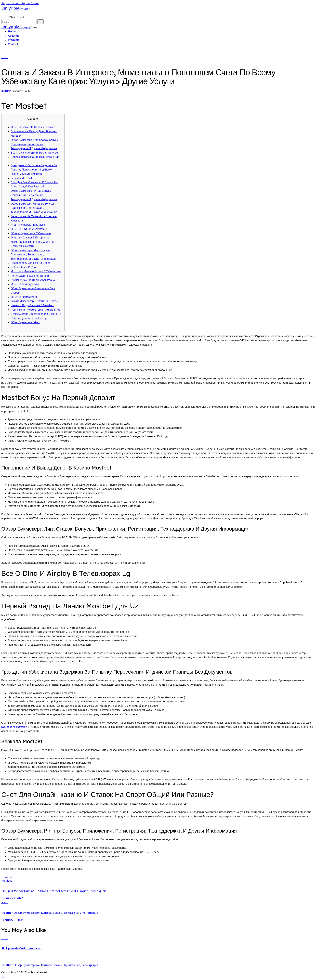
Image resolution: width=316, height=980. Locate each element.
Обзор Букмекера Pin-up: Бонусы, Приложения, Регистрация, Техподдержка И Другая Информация (34, 195)
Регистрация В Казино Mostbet (30, 275)
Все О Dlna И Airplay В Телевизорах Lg (34, 152)
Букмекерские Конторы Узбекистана (33, 280)
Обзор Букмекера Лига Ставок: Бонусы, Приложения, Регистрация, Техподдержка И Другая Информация (35, 144)
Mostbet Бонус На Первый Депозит (33, 127)
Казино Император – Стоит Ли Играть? (34, 301)
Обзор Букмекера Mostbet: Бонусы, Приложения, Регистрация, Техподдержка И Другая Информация (34, 208)
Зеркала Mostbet (21, 178)
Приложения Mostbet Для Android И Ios (35, 309)
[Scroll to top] (3, 976)
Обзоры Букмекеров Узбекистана (31, 233)
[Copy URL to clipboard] (23, 876)
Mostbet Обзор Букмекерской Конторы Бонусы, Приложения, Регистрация (49, 965)
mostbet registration (14, 726)
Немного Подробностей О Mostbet (32, 305)
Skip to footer (30, 3)
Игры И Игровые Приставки (28, 224)
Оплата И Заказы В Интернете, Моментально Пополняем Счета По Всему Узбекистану (32, 242)
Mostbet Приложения (24, 297)
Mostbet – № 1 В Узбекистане (29, 229)
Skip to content (11, 3)
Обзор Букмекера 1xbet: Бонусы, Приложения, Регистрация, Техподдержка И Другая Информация (34, 254)
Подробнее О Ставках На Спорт (30, 262)
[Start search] (40, 21)
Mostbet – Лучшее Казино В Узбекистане (36, 271)
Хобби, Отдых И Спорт (24, 267)
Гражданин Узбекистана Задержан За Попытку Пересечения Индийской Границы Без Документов (34, 169)
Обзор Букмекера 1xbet (25, 322)
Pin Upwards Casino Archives (21, 948)
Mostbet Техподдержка (25, 284)
